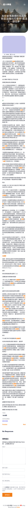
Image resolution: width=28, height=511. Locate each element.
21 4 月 (13, 54)
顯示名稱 (5, 467)
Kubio (18, 507)
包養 (13, 61)
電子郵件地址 (6, 474)
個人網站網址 (6, 480)
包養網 (20, 168)
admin (7, 54)
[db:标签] (5, 415)
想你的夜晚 (5, 421)
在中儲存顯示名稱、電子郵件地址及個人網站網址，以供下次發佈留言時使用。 (13, 489)
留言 (4, 447)
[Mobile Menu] (24, 4)
